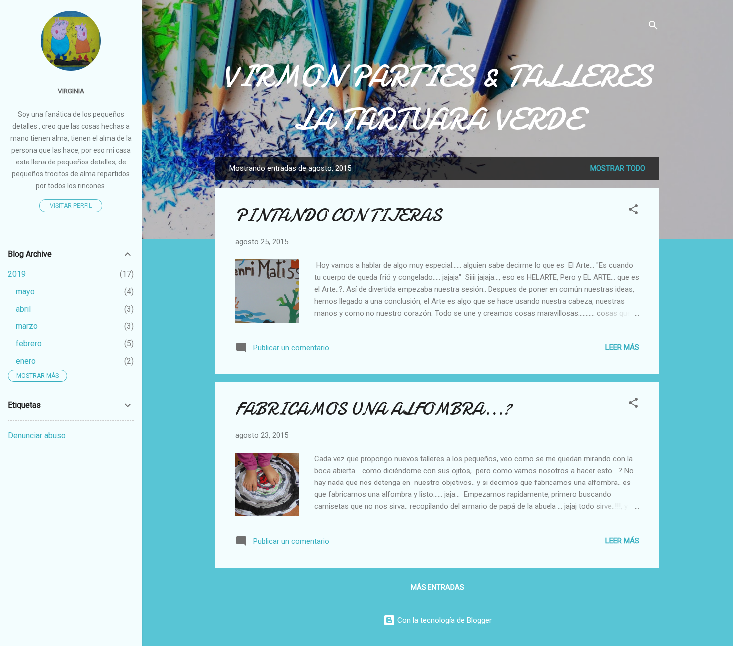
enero (26, 361)
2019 (17, 274)
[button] (633, 211)
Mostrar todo (617, 168)
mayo (25, 291)
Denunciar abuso (37, 435)
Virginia (71, 91)
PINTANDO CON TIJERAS (338, 215)
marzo (27, 326)
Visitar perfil (71, 205)
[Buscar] (653, 27)
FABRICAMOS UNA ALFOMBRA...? (373, 409)
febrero (29, 343)
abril (23, 309)
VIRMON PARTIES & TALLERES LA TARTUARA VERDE (437, 98)
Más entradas (437, 587)
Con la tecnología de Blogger (443, 620)
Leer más (622, 347)
